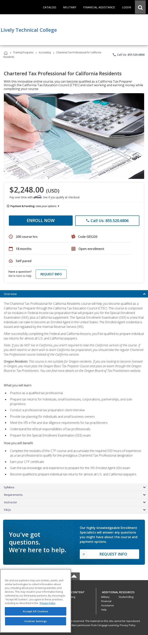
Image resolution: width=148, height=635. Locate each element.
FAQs (7, 510)
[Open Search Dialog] (140, 7)
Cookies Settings (35, 621)
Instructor (10, 502)
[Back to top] (74, 591)
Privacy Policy (127, 625)
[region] (35, 601)
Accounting (45, 52)
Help (104, 609)
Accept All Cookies (35, 611)
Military (105, 597)
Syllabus (9, 487)
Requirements (13, 495)
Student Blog (126, 597)
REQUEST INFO (51, 274)
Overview (10, 294)
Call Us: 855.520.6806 (128, 55)
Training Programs (23, 52)
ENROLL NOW (41, 220)
